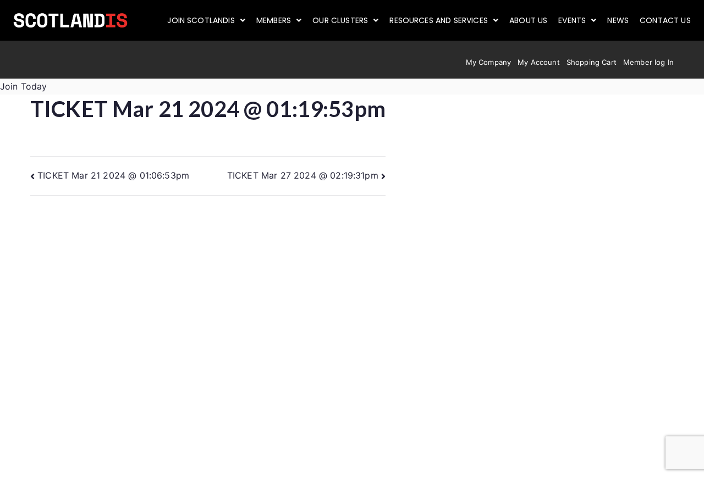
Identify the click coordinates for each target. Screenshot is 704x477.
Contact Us (665, 20)
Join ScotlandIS (200, 20)
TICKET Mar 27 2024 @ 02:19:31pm (302, 175)
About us (528, 20)
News (618, 20)
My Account (539, 62)
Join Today (23, 86)
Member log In (648, 62)
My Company (489, 62)
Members (273, 20)
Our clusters (340, 20)
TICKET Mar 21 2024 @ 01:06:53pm (113, 175)
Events (572, 20)
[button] (206, 20)
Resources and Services (438, 20)
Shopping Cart (591, 62)
